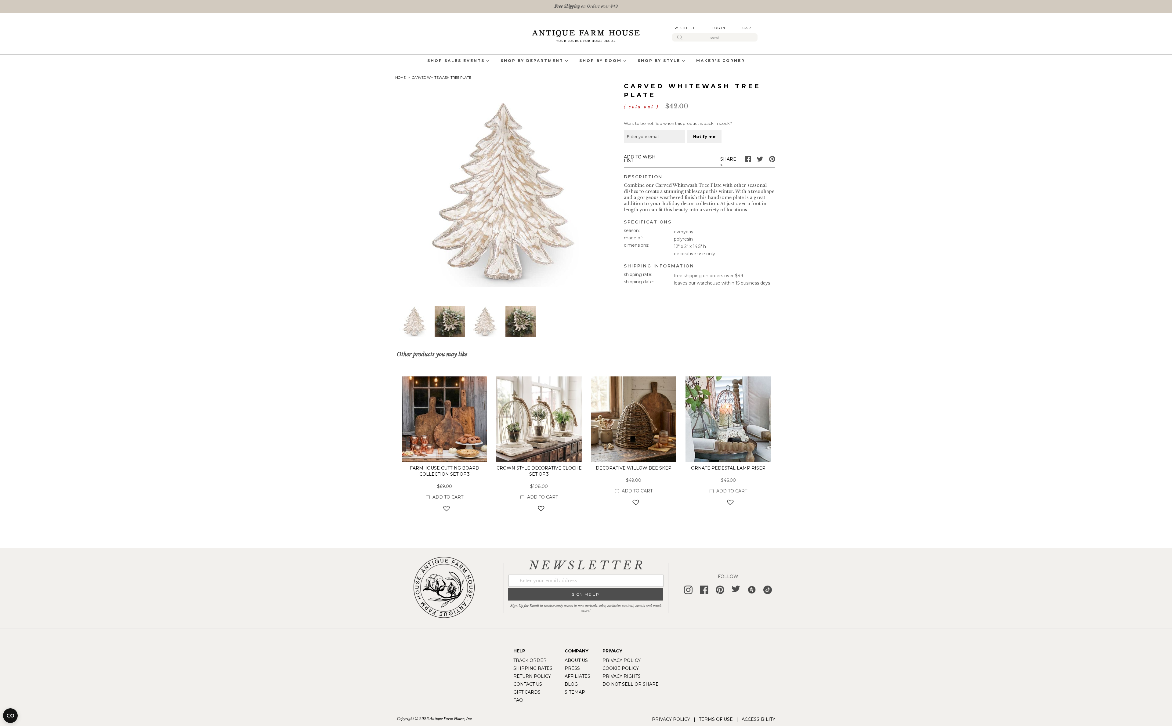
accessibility (758, 719)
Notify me (704, 136)
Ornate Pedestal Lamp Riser (728, 468)
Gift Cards (527, 692)
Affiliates (577, 676)
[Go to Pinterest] (772, 160)
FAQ (518, 700)
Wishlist (685, 28)
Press (572, 668)
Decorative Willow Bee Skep (633, 468)
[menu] (586, 61)
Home (400, 77)
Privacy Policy (621, 660)
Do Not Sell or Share (630, 684)
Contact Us (527, 684)
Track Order (530, 660)
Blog (571, 684)
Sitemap (575, 692)
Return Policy (532, 676)
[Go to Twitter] (760, 160)
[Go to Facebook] (748, 160)
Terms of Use (716, 719)
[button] (414, 321)
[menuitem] (456, 61)
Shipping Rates (532, 668)
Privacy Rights (621, 676)
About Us (576, 660)
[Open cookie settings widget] (10, 715)
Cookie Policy (620, 668)
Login (719, 28)
